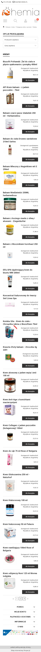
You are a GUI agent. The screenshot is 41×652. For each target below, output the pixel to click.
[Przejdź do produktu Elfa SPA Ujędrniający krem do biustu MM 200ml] (10, 281)
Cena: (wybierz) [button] (10, 46)
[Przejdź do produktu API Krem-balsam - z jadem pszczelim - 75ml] (10, 98)
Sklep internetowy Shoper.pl (20, 650)
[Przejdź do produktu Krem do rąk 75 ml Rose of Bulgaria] (10, 460)
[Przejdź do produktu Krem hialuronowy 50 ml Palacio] (10, 533)
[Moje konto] (25, 21)
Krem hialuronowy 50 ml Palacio (18, 524)
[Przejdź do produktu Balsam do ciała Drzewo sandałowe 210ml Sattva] (10, 150)
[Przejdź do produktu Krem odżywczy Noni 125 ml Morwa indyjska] (10, 584)
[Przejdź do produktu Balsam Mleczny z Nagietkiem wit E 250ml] (10, 178)
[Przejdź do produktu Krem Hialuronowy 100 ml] (10, 510)
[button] (5, 21)
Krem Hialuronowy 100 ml (15, 500)
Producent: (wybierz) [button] (12, 40)
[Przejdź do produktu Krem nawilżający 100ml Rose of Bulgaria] (10, 559)
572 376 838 (7, 2)
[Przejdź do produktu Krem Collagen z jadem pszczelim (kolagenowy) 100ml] (10, 437)
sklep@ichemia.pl (21, 2)
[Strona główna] (20, 11)
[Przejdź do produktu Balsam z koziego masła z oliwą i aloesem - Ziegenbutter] (10, 230)
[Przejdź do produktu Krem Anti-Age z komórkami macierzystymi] (10, 410)
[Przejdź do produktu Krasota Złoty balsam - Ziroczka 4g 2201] (10, 358)
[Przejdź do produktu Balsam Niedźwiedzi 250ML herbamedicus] (10, 204)
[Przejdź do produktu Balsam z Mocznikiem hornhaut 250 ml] (10, 255)
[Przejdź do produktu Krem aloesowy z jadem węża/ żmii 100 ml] (10, 385)
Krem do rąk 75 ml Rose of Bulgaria (20, 451)
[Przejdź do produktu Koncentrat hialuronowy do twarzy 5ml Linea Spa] (10, 304)
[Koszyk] (36, 20)
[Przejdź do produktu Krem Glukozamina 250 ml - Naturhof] (10, 486)
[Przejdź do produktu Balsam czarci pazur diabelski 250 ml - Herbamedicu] (10, 124)
